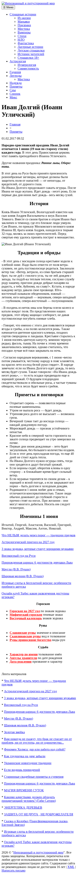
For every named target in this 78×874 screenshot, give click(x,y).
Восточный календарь (26, 618)
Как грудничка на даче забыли (24, 756)
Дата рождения (21, 661)
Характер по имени (24, 654)
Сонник (15, 93)
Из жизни (24, 18)
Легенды (16, 75)
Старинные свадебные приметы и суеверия (33, 776)
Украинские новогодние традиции (27, 763)
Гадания (15, 72)
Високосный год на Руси (19, 555)
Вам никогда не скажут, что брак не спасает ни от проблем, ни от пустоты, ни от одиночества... (37, 740)
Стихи (22, 36)
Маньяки (24, 21)
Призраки (24, 25)
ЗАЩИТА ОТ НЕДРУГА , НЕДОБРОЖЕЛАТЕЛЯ (38, 814)
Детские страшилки (31, 50)
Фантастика (26, 43)
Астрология (18, 61)
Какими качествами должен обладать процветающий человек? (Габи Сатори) (29, 798)
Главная (15, 124)
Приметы (16, 86)
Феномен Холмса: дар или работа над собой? (34, 749)
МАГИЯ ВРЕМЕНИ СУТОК (24, 790)
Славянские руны (23, 632)
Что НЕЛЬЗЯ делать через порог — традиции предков (38, 535)
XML (70, 867)
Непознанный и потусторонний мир (38, 852)
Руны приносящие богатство (30, 640)
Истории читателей (31, 54)
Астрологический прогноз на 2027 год (28, 542)
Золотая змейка (14, 732)
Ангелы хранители (23, 658)
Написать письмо (13, 870)
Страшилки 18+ (28, 57)
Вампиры (24, 32)
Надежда (16, 83)
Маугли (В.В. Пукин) (16, 569)
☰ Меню (8, 7)
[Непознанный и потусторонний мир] (28, 3)
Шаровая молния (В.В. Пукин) (23, 576)
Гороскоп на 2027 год (25, 611)
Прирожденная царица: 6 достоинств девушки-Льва (37, 562)
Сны (13, 90)
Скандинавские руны (25, 636)
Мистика (24, 28)
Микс (13, 97)
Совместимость (28, 68)
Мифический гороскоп (26, 614)
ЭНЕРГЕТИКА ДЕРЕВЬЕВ (23, 807)
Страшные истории (23, 14)
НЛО (21, 39)
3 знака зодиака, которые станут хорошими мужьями (38, 549)
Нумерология (27, 65)
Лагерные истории (30, 47)
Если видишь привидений (22, 770)
